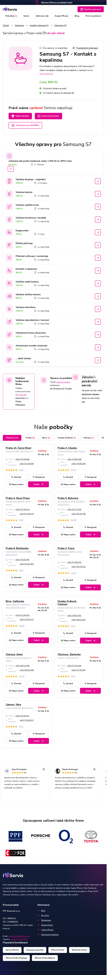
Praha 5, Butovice (68, 498)
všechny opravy (63, 382)
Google (23, 394)
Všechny (12, 437)
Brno (46, 437)
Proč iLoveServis (93, 16)
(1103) (21, 676)
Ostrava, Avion (14, 654)
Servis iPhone (12, 950)
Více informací (46, 74)
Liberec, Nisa (13, 704)
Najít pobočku (22, 116)
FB (16, 394)
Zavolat (17, 477)
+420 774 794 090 (22, 459)
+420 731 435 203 (74, 562)
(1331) (73, 470)
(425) (73, 676)
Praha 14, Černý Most (18, 448)
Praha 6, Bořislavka (17, 548)
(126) (21, 470)
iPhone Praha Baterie (45, 958)
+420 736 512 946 (22, 666)
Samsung (19, 25)
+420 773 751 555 (74, 666)
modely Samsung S (39, 25)
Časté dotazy (47, 925)
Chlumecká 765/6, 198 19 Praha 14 (19, 451)
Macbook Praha (79, 950)
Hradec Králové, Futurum (67, 603)
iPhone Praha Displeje (16, 958)
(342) (21, 570)
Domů (6, 25)
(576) (73, 626)
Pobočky (11, 16)
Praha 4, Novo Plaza (18, 498)
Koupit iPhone (61, 16)
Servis (26, 16)
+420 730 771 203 (74, 509)
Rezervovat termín (50, 116)
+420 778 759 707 (27, 619)
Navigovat (40, 477)
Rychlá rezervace (93, 9)
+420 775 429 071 (22, 716)
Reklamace (46, 920)
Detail (37, 484)
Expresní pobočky (34, 950)
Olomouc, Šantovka (69, 654)
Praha (30, 437)
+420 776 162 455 (22, 560)
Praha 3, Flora (66, 548)
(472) (21, 726)
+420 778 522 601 (74, 615)
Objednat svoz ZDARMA (27, 125)
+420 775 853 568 (74, 459)
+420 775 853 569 (78, 464)
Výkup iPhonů (47, 929)
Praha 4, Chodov (67, 448)
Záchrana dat (42, 16)
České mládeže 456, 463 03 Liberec (19, 708)
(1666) (21, 626)
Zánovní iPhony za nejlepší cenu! (56, 2)
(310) (21, 520)
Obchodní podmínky (50, 934)
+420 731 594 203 (22, 615)
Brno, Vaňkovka (15, 601)
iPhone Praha (57, 950)
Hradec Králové (67, 437)
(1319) (73, 573)
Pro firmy (45, 915)
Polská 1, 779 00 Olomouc (68, 658)
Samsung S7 (60, 25)
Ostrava (88, 437)
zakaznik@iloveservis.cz (19, 936)
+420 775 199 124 (22, 509)
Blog (77, 16)
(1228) (73, 520)
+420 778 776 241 (78, 567)
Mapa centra (17, 484)
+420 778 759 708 (78, 514)
